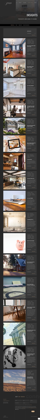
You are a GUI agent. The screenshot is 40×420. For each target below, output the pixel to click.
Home (31, 60)
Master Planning (29, 42)
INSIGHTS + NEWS (30, 2)
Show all (12, 25)
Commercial (28, 60)
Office (33, 42)
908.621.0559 (4, 399)
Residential (28, 43)
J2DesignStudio (29, 33)
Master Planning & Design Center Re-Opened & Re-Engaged (31, 143)
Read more (33, 95)
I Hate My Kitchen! (29, 159)
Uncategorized (26, 25)
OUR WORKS (24, 2)
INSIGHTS (20, 25)
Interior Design (29, 101)
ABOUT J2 (16, 2)
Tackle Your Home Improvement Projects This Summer (31, 126)
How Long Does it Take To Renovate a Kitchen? (30, 67)
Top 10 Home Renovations (30, 85)
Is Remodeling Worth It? (30, 219)
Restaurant (32, 43)
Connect (35, 2)
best (16, 25)
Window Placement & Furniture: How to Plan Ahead (31, 308)
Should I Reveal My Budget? (30, 240)
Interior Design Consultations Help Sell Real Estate (30, 262)
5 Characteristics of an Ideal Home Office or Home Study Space (30, 106)
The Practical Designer (30, 198)
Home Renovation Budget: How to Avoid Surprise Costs (31, 331)
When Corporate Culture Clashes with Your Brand (31, 46)
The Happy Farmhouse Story (30, 178)
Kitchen (33, 101)
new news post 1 (29, 31)
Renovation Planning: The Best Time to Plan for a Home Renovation (31, 354)
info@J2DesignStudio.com (6, 400)
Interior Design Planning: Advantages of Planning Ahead (31, 285)
